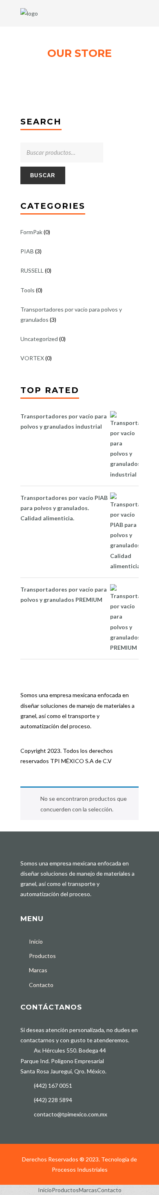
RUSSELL (32, 270)
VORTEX (32, 358)
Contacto (41, 984)
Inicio (36, 941)
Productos (42, 955)
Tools (27, 290)
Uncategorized (39, 338)
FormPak (31, 231)
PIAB (27, 251)
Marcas (38, 970)
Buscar (42, 175)
